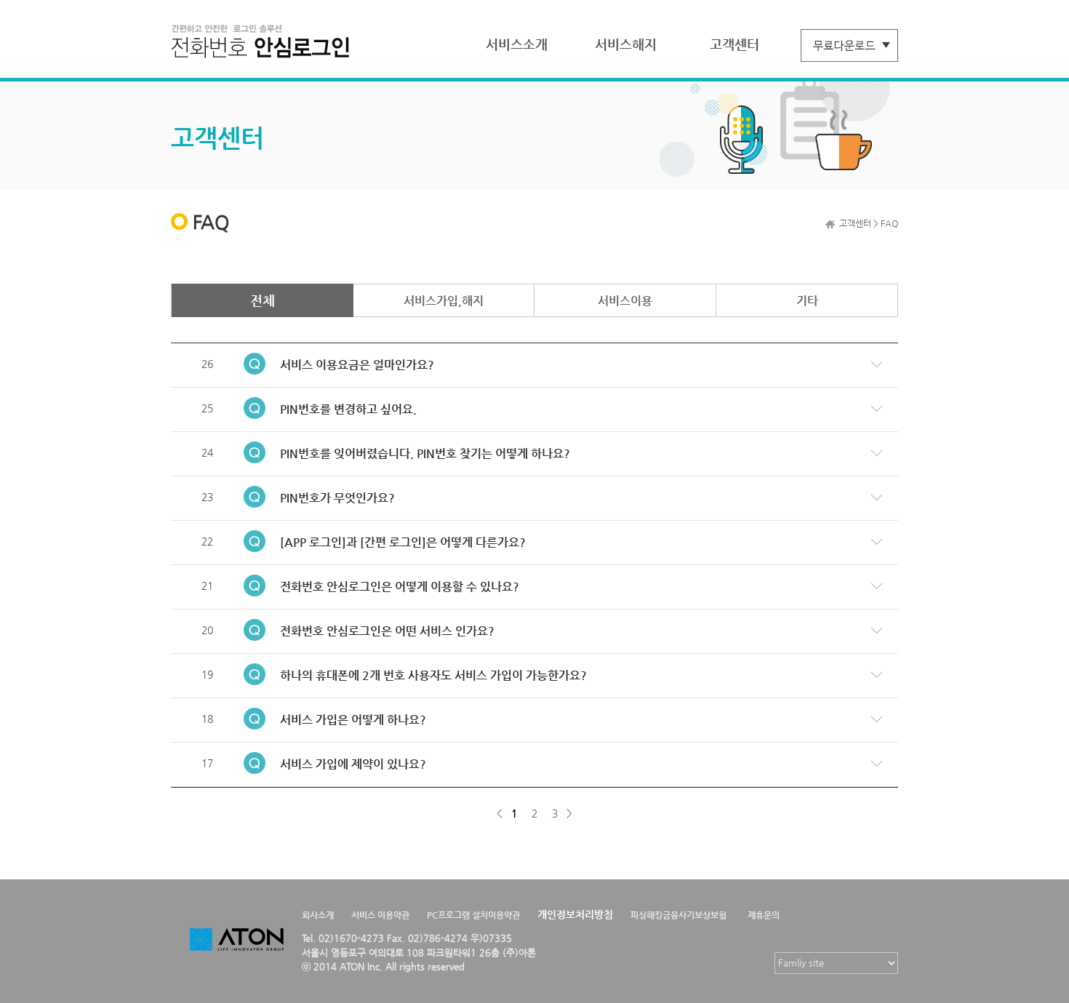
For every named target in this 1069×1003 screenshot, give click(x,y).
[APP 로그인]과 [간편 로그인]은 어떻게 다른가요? (403, 542)
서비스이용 (625, 301)
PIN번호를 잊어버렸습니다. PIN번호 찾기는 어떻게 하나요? (425, 453)
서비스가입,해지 (444, 301)
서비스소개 (517, 44)
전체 (262, 300)
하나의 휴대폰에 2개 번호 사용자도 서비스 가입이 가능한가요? (433, 675)
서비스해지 (626, 44)
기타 (807, 301)
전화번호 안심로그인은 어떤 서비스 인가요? (387, 631)
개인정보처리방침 (575, 914)
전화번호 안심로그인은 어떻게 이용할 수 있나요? (399, 587)
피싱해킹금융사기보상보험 (678, 915)
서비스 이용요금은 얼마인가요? (357, 365)
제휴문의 (764, 915)
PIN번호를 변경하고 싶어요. (348, 409)
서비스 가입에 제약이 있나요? (353, 764)
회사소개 (318, 915)
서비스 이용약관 (380, 915)
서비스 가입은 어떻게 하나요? (353, 720)
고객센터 (734, 44)
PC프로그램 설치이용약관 (473, 915)
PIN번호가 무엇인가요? (337, 498)
